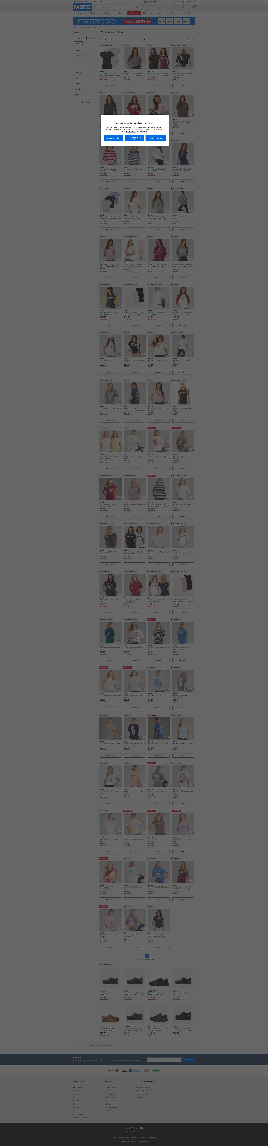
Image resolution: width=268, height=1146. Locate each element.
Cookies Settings (155, 138)
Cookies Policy (143, 131)
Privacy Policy (130, 131)
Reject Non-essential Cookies (134, 138)
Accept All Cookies (113, 138)
